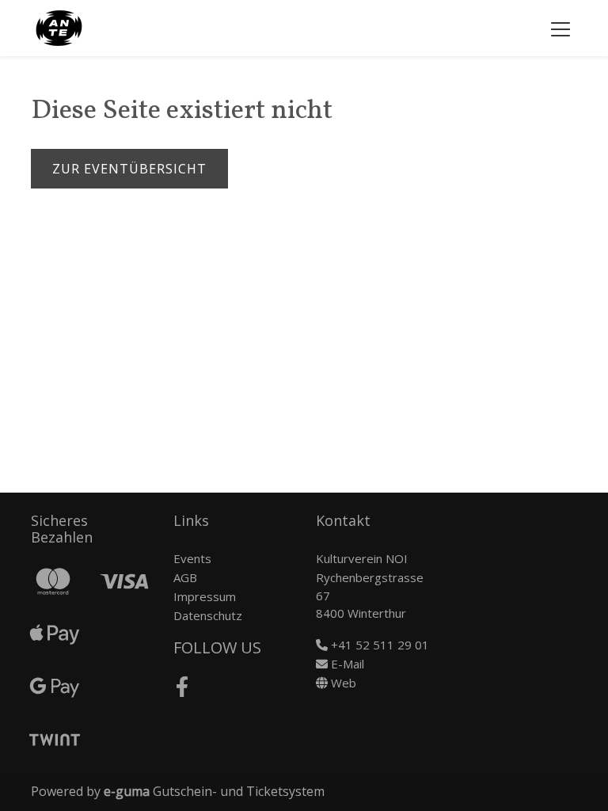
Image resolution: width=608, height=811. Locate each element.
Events (192, 558)
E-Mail (346, 664)
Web (342, 683)
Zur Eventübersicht (129, 168)
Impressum (204, 596)
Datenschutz (207, 615)
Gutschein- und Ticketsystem (214, 791)
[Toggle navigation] (560, 28)
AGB (185, 577)
